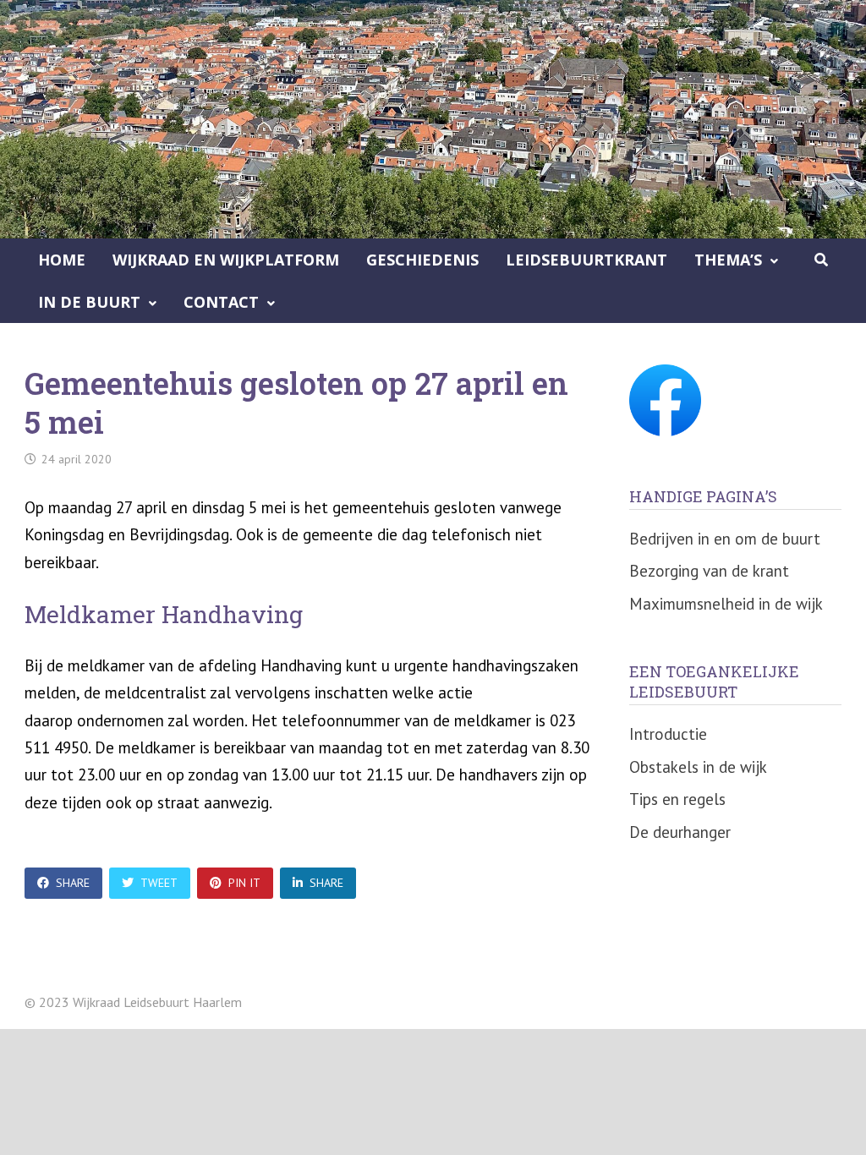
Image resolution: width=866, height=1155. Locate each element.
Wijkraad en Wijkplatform (225, 259)
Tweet (159, 882)
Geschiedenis (422, 259)
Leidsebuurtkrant (586, 259)
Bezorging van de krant (709, 571)
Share (73, 882)
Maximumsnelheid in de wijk (726, 604)
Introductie (668, 734)
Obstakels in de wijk (698, 767)
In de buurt (89, 302)
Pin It (244, 882)
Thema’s (728, 259)
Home (61, 259)
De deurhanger (680, 832)
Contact (221, 302)
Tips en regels (677, 799)
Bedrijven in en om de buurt (724, 538)
